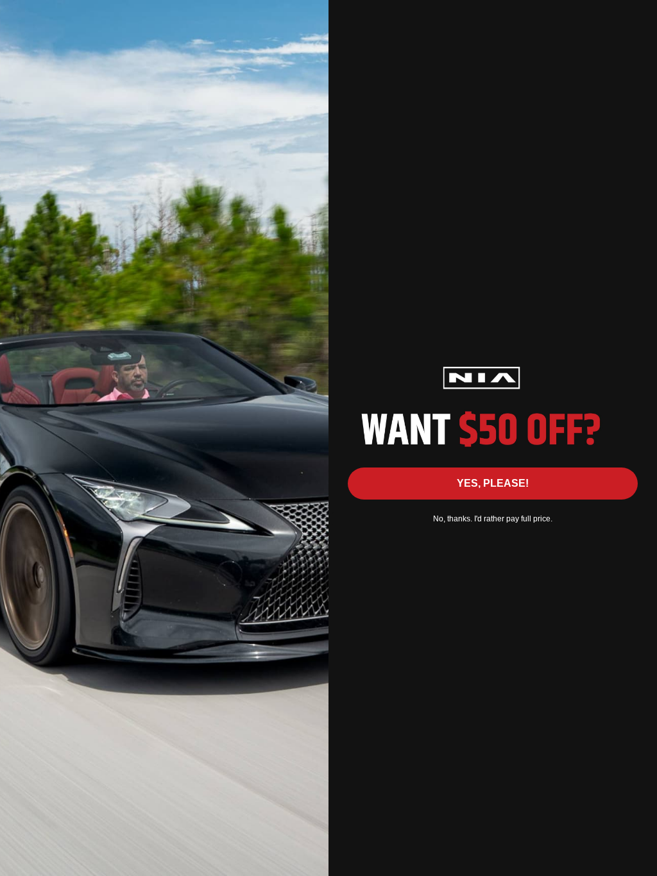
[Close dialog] (640, 16)
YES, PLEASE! (493, 483)
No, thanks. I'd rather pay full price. (492, 518)
